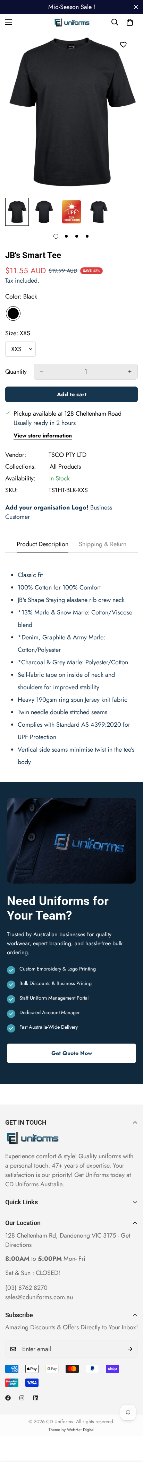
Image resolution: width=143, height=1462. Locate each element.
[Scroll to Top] (130, 1425)
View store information (43, 436)
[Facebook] (8, 1398)
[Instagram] (22, 1398)
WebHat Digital (80, 1430)
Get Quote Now (71, 1053)
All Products (65, 466)
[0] (130, 22)
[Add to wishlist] (123, 44)
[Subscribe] (130, 1349)
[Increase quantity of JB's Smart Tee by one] (129, 371)
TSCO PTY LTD (67, 454)
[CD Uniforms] (71, 22)
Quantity (16, 371)
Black (13, 313)
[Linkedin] (36, 1398)
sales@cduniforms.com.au (39, 1297)
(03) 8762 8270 (26, 1287)
